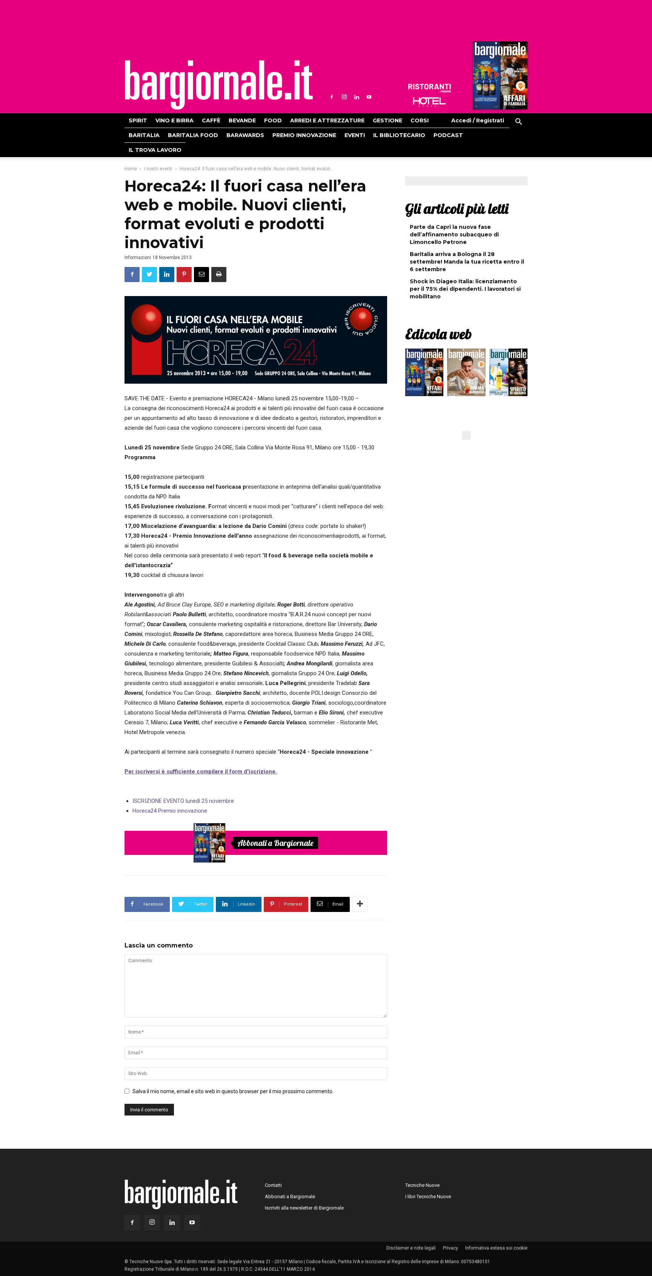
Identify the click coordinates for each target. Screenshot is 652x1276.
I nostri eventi (158, 168)
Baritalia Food (193, 135)
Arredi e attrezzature (327, 120)
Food (273, 120)
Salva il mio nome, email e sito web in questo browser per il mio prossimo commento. (233, 1091)
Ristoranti (429, 88)
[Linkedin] (356, 97)
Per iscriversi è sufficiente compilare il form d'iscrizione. (201, 771)
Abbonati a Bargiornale (275, 843)
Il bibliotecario (399, 135)
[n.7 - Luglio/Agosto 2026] (499, 77)
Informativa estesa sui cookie (496, 1248)
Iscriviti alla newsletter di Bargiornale (304, 1208)
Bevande (242, 120)
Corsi (420, 120)
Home (131, 168)
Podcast (448, 135)
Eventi (354, 135)
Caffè (211, 120)
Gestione (387, 120)
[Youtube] (369, 97)
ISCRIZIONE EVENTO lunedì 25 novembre (183, 801)
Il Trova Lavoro (155, 150)
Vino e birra (174, 120)
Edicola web (438, 334)
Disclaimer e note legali (411, 1248)
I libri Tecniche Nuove (428, 1196)
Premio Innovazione (304, 135)
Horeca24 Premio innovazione (169, 810)
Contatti (273, 1185)
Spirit (138, 120)
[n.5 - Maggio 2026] (508, 374)
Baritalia (144, 135)
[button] (518, 122)
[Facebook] (331, 97)
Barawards (245, 135)
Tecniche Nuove (422, 1185)
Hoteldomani (429, 102)
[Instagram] (344, 97)
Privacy (450, 1248)
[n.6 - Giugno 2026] (466, 374)
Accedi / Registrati (477, 120)
